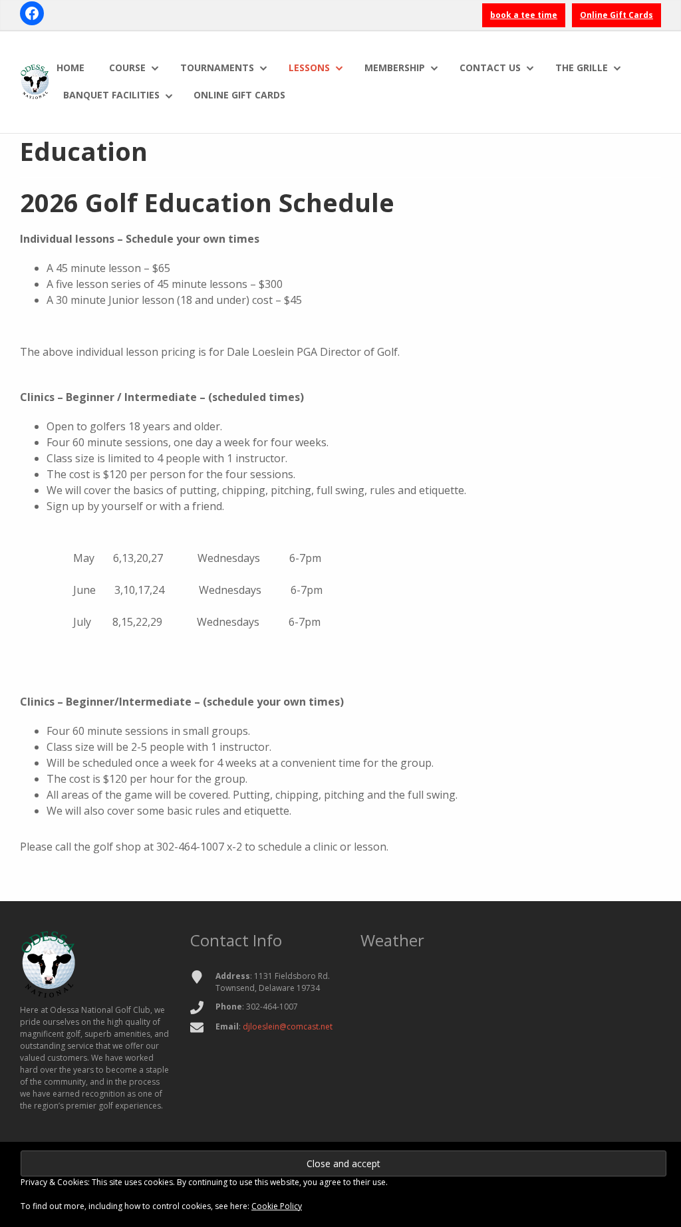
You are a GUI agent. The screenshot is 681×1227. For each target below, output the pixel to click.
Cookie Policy (276, 1206)
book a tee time (523, 15)
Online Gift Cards (616, 15)
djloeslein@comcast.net (288, 1026)
